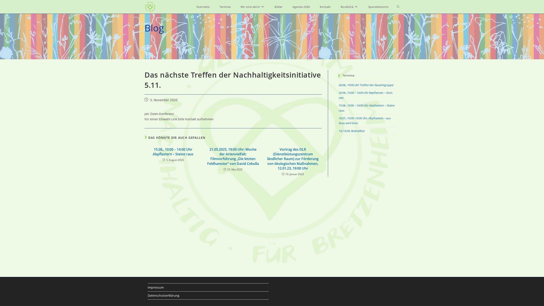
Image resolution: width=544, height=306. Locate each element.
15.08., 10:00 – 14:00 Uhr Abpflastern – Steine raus (173, 151)
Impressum (156, 287)
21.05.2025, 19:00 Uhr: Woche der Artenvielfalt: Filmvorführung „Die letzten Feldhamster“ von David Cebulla (233, 156)
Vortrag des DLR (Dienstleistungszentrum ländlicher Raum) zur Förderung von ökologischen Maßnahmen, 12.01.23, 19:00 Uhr (293, 159)
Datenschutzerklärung (163, 295)
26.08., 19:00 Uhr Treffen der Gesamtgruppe (366, 85)
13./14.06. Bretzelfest (352, 131)
